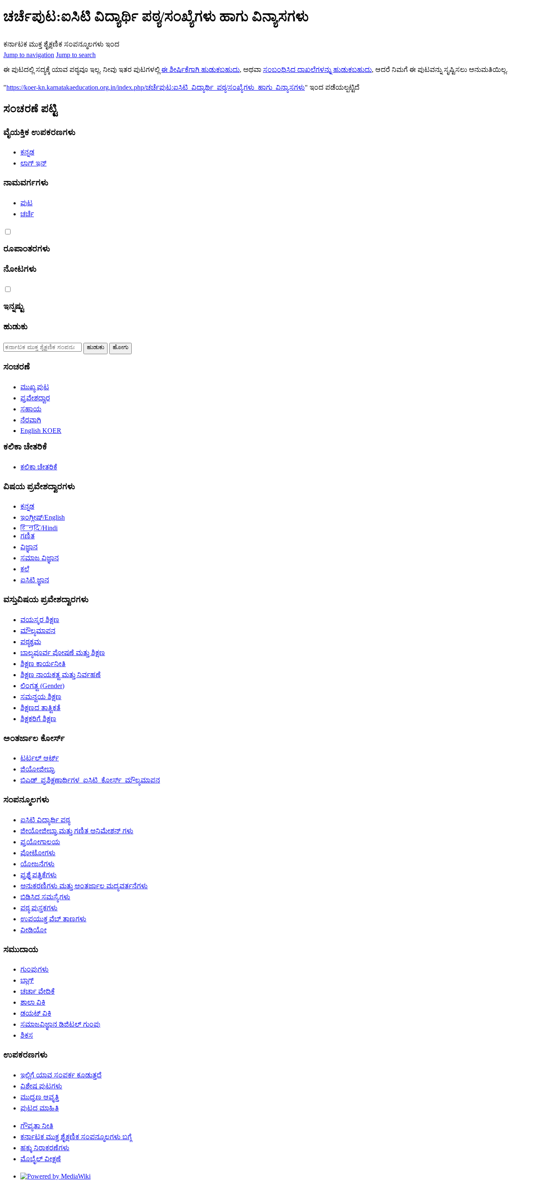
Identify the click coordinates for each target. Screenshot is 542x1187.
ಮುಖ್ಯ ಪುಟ (34, 387)
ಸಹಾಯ (30, 409)
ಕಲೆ (24, 569)
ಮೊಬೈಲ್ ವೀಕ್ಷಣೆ (40, 1158)
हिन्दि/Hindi (39, 528)
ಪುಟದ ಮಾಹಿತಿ (39, 1108)
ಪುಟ (26, 203)
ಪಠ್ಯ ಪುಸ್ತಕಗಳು (39, 908)
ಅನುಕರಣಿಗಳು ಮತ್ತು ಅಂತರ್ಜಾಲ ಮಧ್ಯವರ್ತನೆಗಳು (84, 886)
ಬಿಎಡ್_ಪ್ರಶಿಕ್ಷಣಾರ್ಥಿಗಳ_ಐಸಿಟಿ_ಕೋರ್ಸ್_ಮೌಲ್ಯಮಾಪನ (90, 780)
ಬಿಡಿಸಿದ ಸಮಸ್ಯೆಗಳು (45, 897)
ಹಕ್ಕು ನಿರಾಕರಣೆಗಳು (44, 1147)
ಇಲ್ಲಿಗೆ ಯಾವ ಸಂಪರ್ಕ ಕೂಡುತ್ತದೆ (61, 1075)
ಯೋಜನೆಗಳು (37, 864)
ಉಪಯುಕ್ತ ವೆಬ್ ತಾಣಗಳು (53, 919)
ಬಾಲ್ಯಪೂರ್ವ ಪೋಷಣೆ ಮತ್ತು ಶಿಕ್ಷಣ (62, 652)
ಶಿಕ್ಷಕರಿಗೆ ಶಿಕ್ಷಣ (38, 718)
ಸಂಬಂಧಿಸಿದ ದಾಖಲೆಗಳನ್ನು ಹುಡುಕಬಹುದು (317, 69)
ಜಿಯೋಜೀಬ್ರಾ (37, 769)
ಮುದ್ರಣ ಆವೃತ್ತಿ (39, 1097)
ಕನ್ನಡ (27, 152)
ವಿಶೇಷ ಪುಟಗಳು (41, 1086)
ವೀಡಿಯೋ (33, 930)
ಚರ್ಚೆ (27, 214)
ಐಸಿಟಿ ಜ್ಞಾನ (34, 580)
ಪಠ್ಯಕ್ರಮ (30, 641)
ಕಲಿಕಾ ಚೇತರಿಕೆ (38, 467)
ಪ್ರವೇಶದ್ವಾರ (35, 398)
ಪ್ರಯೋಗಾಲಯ (40, 841)
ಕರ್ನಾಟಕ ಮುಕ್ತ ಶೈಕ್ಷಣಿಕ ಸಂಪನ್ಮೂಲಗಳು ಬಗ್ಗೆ (76, 1136)
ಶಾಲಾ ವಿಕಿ (32, 1002)
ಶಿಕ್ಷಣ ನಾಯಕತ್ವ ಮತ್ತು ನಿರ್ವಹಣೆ (60, 674)
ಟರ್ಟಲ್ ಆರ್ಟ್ (39, 758)
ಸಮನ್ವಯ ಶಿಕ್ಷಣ (40, 696)
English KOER (40, 430)
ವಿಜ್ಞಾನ (29, 547)
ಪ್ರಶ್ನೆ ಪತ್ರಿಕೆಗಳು (38, 875)
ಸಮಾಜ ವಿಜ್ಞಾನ (39, 558)
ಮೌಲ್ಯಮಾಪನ (37, 630)
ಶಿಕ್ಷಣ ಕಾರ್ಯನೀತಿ (43, 663)
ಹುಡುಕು (15, 326)
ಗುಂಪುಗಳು (34, 969)
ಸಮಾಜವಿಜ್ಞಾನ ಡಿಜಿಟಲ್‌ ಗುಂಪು (60, 1024)
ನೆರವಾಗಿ (30, 420)
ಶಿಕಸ (26, 1035)
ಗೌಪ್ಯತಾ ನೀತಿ (36, 1125)
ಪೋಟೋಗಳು (37, 853)
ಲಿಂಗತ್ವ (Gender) (42, 685)
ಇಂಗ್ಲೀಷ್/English (42, 517)
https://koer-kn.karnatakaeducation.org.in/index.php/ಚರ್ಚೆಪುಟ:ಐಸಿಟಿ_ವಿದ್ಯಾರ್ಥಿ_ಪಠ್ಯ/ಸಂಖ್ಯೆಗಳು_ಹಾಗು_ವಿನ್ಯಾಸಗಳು (155, 87)
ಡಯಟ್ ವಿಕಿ (35, 1013)
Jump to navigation (28, 54)
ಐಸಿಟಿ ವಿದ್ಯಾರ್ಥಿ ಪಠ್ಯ (45, 819)
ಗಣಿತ (27, 536)
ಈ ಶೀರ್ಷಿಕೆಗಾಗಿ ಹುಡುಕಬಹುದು (200, 69)
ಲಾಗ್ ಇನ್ (33, 163)
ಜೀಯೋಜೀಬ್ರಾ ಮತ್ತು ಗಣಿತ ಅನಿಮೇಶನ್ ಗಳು (76, 830)
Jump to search (76, 54)
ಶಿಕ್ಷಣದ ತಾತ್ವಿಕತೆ (40, 707)
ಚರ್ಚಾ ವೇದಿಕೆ (37, 991)
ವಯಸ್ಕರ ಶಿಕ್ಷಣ (39, 619)
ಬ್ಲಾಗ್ (27, 980)
